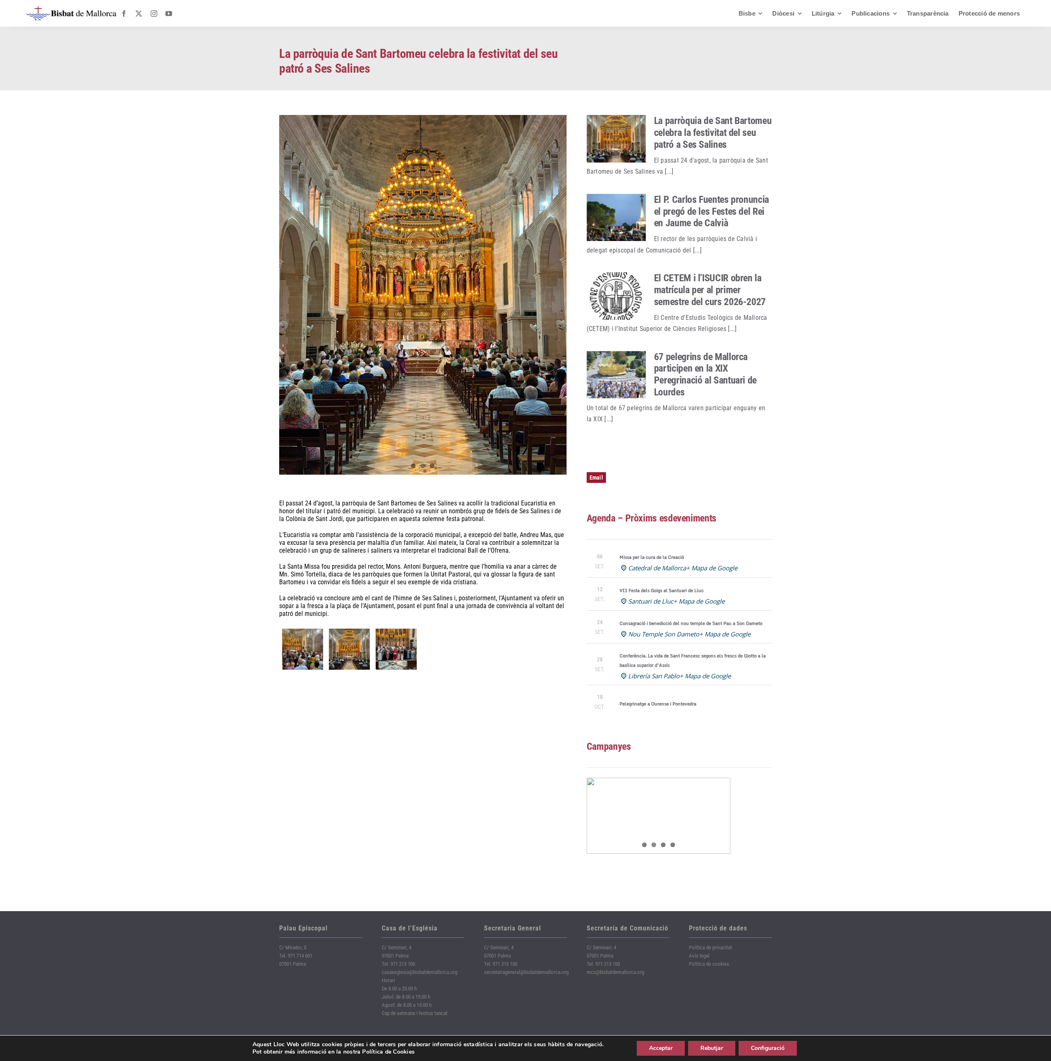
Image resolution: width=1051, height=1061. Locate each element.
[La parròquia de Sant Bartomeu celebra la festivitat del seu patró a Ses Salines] (616, 139)
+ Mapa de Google (711, 568)
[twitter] (138, 13)
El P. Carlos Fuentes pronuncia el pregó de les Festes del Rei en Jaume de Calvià (711, 211)
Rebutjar (711, 1048)
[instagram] (154, 13)
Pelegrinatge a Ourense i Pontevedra (658, 703)
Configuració (768, 1048)
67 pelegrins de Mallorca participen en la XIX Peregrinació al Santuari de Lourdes (705, 374)
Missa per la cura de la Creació (652, 557)
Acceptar (660, 1048)
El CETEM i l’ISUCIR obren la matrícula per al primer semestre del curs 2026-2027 (710, 290)
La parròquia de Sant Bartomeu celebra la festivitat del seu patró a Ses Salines (713, 132)
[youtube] (168, 13)
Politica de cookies (709, 964)
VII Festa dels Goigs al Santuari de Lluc (662, 590)
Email (596, 477)
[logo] (71, 9)
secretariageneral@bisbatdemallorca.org (526, 972)
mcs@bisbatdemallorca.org (615, 972)
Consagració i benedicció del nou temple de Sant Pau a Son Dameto (691, 623)
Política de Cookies (388, 1052)
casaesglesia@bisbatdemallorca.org (419, 972)
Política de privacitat (710, 947)
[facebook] (124, 13)
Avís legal (699, 956)
